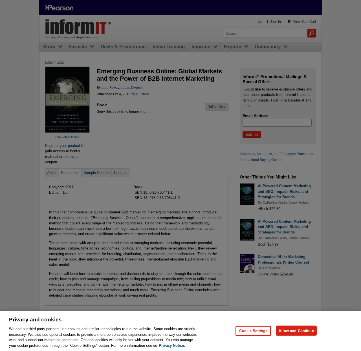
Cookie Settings (253, 330)
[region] (180, 331)
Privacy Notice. (172, 345)
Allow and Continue (296, 330)
